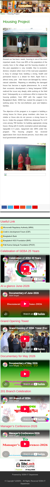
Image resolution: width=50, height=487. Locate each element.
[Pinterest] (24, 477)
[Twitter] (21, 477)
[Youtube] (29, 477)
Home (2, 14)
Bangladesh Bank (10, 236)
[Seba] (25, 6)
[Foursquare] (31, 477)
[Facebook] (19, 477)
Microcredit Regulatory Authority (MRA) (18, 227)
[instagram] (34, 477)
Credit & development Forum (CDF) (16, 232)
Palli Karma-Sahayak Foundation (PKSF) (19, 245)
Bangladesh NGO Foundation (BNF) (17, 241)
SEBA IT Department (30, 475)
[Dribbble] (26, 477)
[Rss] (16, 477)
